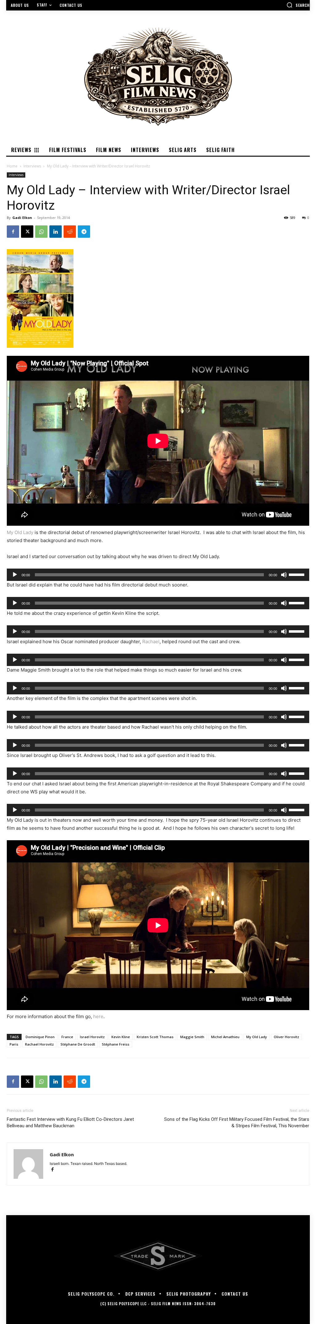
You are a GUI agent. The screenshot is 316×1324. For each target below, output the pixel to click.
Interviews (32, 166)
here (98, 1016)
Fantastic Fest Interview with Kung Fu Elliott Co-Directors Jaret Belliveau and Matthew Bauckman (70, 1122)
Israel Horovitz (92, 1036)
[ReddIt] (70, 231)
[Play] (15, 575)
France (67, 1036)
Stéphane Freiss (115, 1044)
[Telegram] (84, 231)
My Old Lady (20, 532)
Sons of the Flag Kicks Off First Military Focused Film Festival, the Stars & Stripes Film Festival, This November (236, 1122)
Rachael (151, 641)
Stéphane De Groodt (77, 1044)
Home (12, 166)
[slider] (297, 574)
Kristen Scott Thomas (155, 1036)
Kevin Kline (120, 1036)
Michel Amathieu (225, 1036)
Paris (14, 1044)
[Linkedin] (55, 231)
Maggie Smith (192, 1036)
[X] (27, 231)
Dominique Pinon (40, 1036)
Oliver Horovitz (286, 1036)
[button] (298, 5)
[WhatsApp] (41, 231)
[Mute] (284, 575)
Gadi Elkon (22, 217)
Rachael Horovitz (39, 1044)
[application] (158, 575)
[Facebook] (13, 231)
